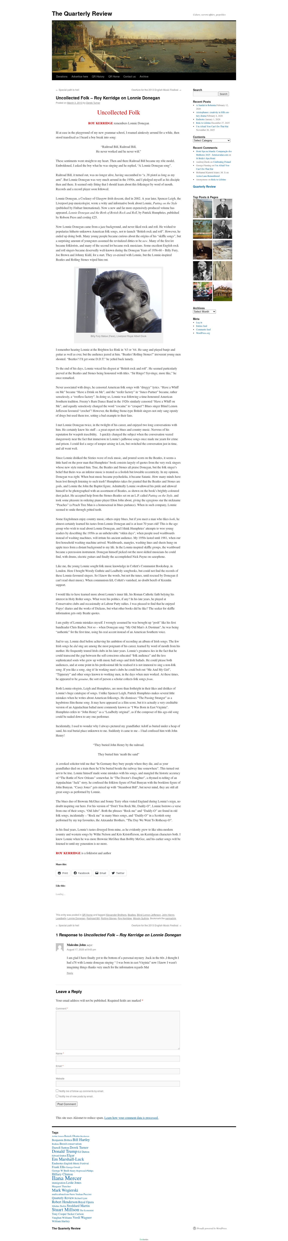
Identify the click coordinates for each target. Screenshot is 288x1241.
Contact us (129, 76)
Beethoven (84, 1136)
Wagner (86, 1217)
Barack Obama (72, 1136)
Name (60, 1053)
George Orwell (73, 1167)
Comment (62, 1008)
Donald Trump (64, 1151)
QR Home (114, 76)
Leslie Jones (73, 1182)
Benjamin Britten (62, 1140)
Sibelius (55, 1205)
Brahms (55, 1143)
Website (60, 1078)
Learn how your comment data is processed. (131, 1118)
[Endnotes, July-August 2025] (222, 209)
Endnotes (200, 119)
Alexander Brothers (116, 914)
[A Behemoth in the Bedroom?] (202, 292)
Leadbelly (61, 918)
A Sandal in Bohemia (206, 105)
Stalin (63, 1206)
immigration (59, 1183)
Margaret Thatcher (61, 1186)
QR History (98, 76)
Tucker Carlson (75, 1214)
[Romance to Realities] (222, 250)
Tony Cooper (59, 1214)
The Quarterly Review (82, 13)
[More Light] (202, 250)
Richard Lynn (81, 1198)
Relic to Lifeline (203, 122)
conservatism (74, 1144)
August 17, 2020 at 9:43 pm (81, 949)
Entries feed (201, 325)
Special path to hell (67, 89)
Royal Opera (86, 1202)
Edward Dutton (59, 1155)
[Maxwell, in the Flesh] (222, 292)
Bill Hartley (81, 1139)
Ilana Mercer (67, 1178)
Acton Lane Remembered (208, 175)
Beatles (132, 914)
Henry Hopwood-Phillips (81, 1170)
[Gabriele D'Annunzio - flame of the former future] (202, 271)
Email (59, 1065)
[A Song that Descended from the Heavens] (202, 230)
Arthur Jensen (58, 1136)
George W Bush (60, 1170)
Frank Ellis (58, 1167)
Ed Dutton (83, 1152)
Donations (62, 76)
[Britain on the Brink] (202, 209)
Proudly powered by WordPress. (212, 1228)
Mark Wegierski (65, 1190)
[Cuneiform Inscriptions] (222, 271)
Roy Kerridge (125, 918)
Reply (70, 973)
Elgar (70, 1155)
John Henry (168, 914)
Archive (144, 76)
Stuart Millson (65, 1209)
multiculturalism (60, 1194)
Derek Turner (93, 102)
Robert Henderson (65, 1201)
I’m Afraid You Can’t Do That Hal (212, 126)
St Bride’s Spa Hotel (205, 158)
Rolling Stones (109, 918)
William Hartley (61, 1221)
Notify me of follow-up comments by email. (81, 1091)
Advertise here (80, 76)
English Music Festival (76, 1163)
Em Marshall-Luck (68, 1159)
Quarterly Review (204, 186)
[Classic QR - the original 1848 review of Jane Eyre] (222, 230)
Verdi (76, 1217)
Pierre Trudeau (76, 1194)
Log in (199, 322)
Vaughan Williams (62, 1217)
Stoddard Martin (78, 1205)
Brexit (63, 1144)
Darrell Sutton (60, 1147)
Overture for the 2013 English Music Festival (156, 89)
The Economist (86, 1210)
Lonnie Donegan (76, 918)
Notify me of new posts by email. (76, 1096)
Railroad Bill (93, 918)
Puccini (87, 1194)
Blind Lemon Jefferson (149, 914)
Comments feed (203, 329)
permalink (170, 918)
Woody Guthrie (141, 918)
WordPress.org (203, 332)
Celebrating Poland (222, 161)
